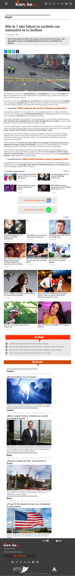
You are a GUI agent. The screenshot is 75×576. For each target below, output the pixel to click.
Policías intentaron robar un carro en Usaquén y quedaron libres (42, 108)
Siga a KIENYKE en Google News (34, 200)
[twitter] (58, 4)
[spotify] (46, 4)
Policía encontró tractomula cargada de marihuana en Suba (45, 159)
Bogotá (8, 17)
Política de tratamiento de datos (13, 552)
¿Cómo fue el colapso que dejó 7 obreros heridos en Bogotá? (29, 344)
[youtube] (66, 4)
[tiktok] (50, 4)
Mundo (9, 498)
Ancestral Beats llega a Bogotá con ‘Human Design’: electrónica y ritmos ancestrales (36, 347)
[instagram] (54, 4)
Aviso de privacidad (9, 548)
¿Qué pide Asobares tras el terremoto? (21, 377)
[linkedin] (62, 4)
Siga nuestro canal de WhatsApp (34, 210)
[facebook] (71, 4)
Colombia (10, 371)
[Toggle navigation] (6, 4)
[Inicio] (26, 3)
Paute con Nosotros (20, 556)
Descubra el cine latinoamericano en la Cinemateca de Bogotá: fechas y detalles (35, 350)
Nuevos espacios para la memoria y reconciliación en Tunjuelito (30, 353)
